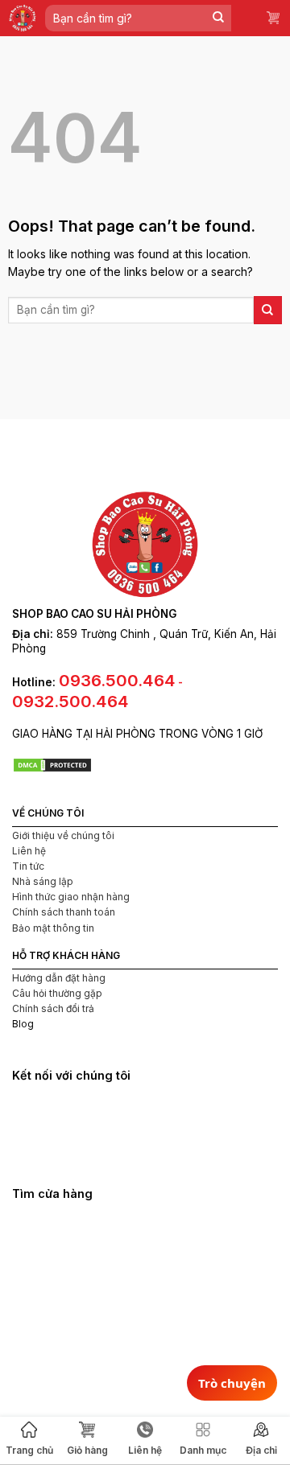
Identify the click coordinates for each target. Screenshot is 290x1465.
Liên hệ (29, 851)
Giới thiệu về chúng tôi (63, 835)
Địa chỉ (261, 1450)
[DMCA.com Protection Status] (52, 764)
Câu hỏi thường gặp (57, 993)
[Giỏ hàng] (274, 18)
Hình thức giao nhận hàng (71, 897)
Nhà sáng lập (42, 881)
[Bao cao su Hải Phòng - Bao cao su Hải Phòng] (22, 18)
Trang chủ (29, 1450)
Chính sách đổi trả (53, 1008)
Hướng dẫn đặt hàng (59, 978)
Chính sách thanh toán (63, 912)
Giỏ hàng (87, 1450)
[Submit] (218, 18)
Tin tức (28, 866)
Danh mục (203, 1450)
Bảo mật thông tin (53, 928)
